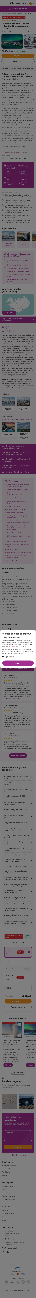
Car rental (5, 1189)
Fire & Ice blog (6, 1169)
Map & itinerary (16, 68)
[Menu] (3, 3)
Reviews (4, 1175)
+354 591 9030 (9, 1239)
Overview (5, 68)
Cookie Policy (15, 646)
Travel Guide (6, 1172)
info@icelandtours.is (10, 1248)
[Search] (33, 3)
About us (5, 1210)
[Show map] (19, 1035)
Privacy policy (6, 1217)
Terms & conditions (8, 1196)
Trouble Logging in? (8, 1199)
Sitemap (4, 1220)
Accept (18, 663)
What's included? (29, 68)
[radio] (18, 952)
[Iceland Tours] (18, 3)
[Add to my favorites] (32, 31)
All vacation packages (9, 1165)
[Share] (28, 32)
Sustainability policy (8, 1213)
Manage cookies (8, 657)
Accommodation (7, 1186)
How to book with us (9, 1193)
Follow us (4, 1090)
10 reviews (17, 21)
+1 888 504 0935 (10, 1245)
